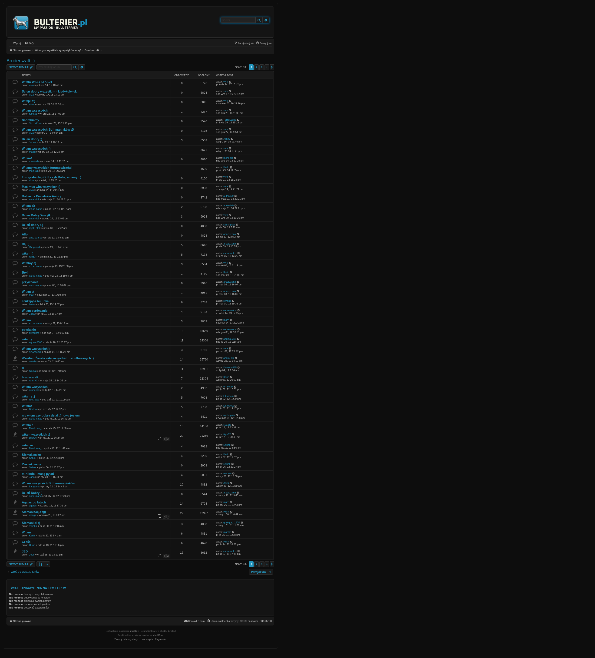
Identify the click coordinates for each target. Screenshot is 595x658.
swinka (227, 300)
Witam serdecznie (34, 310)
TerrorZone (35, 123)
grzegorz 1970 (231, 522)
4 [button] (267, 67)
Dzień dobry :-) (32, 225)
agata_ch (228, 358)
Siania (32, 371)
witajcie (27, 445)
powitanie (29, 329)
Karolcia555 (230, 367)
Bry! (25, 272)
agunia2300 (35, 342)
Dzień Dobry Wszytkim (38, 215)
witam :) (27, 253)
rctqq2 (32, 515)
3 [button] (261, 67)
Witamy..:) (29, 263)
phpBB (134, 631)
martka (227, 532)
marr (31, 294)
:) (23, 368)
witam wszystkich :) (36, 434)
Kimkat (33, 113)
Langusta (34, 486)
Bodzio (33, 409)
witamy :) (28, 396)
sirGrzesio (35, 351)
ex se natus (35, 209)
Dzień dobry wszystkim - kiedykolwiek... (50, 91)
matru (32, 151)
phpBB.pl (158, 635)
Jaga (32, 313)
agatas (33, 505)
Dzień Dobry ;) (32, 493)
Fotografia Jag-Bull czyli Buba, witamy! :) (51, 177)
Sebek (227, 444)
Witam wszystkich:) (36, 348)
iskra (32, 304)
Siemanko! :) (31, 523)
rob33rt (33, 256)
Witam (26, 320)
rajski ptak (35, 228)
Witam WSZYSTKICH (37, 82)
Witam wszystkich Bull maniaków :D (48, 129)
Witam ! (27, 425)
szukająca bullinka (35, 301)
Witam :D (28, 206)
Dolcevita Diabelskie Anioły (41, 196)
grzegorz (34, 332)
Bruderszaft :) (21, 60)
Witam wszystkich (35, 110)
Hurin (226, 511)
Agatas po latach (34, 502)
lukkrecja (34, 399)
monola (227, 473)
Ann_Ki (33, 380)
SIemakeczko (31, 454)
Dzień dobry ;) (32, 139)
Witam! (27, 158)
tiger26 (33, 437)
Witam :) (28, 291)
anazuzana (35, 237)
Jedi (31, 554)
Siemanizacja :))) (34, 512)
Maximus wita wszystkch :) (41, 186)
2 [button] (256, 67)
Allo (25, 234)
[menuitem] (29, 43)
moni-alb (34, 161)
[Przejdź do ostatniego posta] (230, 81)
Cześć (26, 542)
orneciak (34, 390)
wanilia (32, 361)
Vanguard (34, 247)
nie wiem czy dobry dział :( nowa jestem (51, 415)
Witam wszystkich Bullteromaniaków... (49, 483)
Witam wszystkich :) (36, 148)
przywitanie (30, 282)
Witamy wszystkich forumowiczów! (47, 167)
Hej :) (25, 244)
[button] (272, 67)
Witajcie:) (28, 101)
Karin (226, 167)
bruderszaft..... (32, 377)
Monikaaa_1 (36, 428)
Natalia (227, 424)
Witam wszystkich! (35, 387)
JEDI (25, 551)
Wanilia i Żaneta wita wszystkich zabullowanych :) (58, 358)
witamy (27, 339)
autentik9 (34, 199)
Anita (226, 483)
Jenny (32, 142)
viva (31, 85)
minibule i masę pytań (38, 474)
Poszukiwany (31, 464)
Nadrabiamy (30, 120)
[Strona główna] (50, 22)
